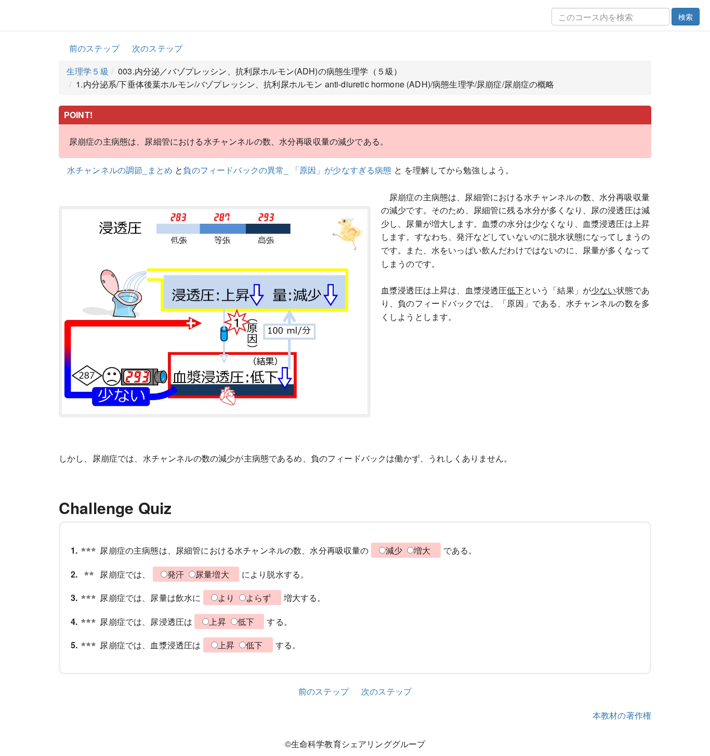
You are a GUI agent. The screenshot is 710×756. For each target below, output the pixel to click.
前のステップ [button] (94, 48)
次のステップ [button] (157, 48)
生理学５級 (88, 71)
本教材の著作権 (622, 715)
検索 (685, 16)
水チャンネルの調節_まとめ (120, 170)
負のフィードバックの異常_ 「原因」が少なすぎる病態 (288, 170)
